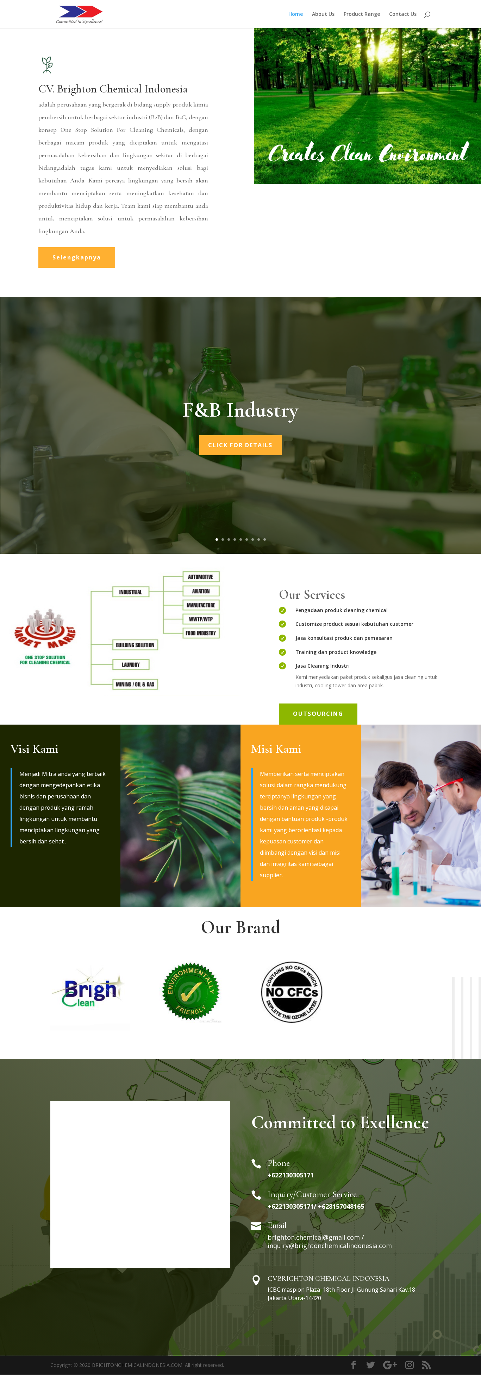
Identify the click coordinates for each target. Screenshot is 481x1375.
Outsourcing (318, 714)
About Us (323, 14)
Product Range (362, 14)
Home (295, 14)
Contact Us (403, 14)
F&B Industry (240, 410)
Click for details (240, 445)
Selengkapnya (76, 257)
